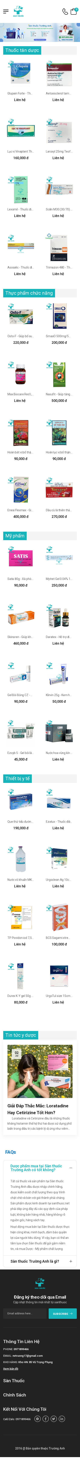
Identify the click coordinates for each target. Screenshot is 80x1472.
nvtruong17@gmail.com (28, 1355)
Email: (7, 1355)
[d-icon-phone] (65, 11)
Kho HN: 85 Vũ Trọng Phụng (35, 1362)
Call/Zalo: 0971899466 (17, 1419)
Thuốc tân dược (22, 50)
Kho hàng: (10, 1362)
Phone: (8, 1349)
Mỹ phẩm (15, 535)
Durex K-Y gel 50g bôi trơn (24, 996)
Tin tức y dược (20, 1035)
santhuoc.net (61, 1203)
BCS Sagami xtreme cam (62, 937)
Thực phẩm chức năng (29, 293)
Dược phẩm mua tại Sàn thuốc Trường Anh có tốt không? (36, 1168)
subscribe (60, 1313)
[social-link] (37, 1419)
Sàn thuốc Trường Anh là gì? (34, 1261)
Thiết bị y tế (17, 778)
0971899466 (21, 1349)
